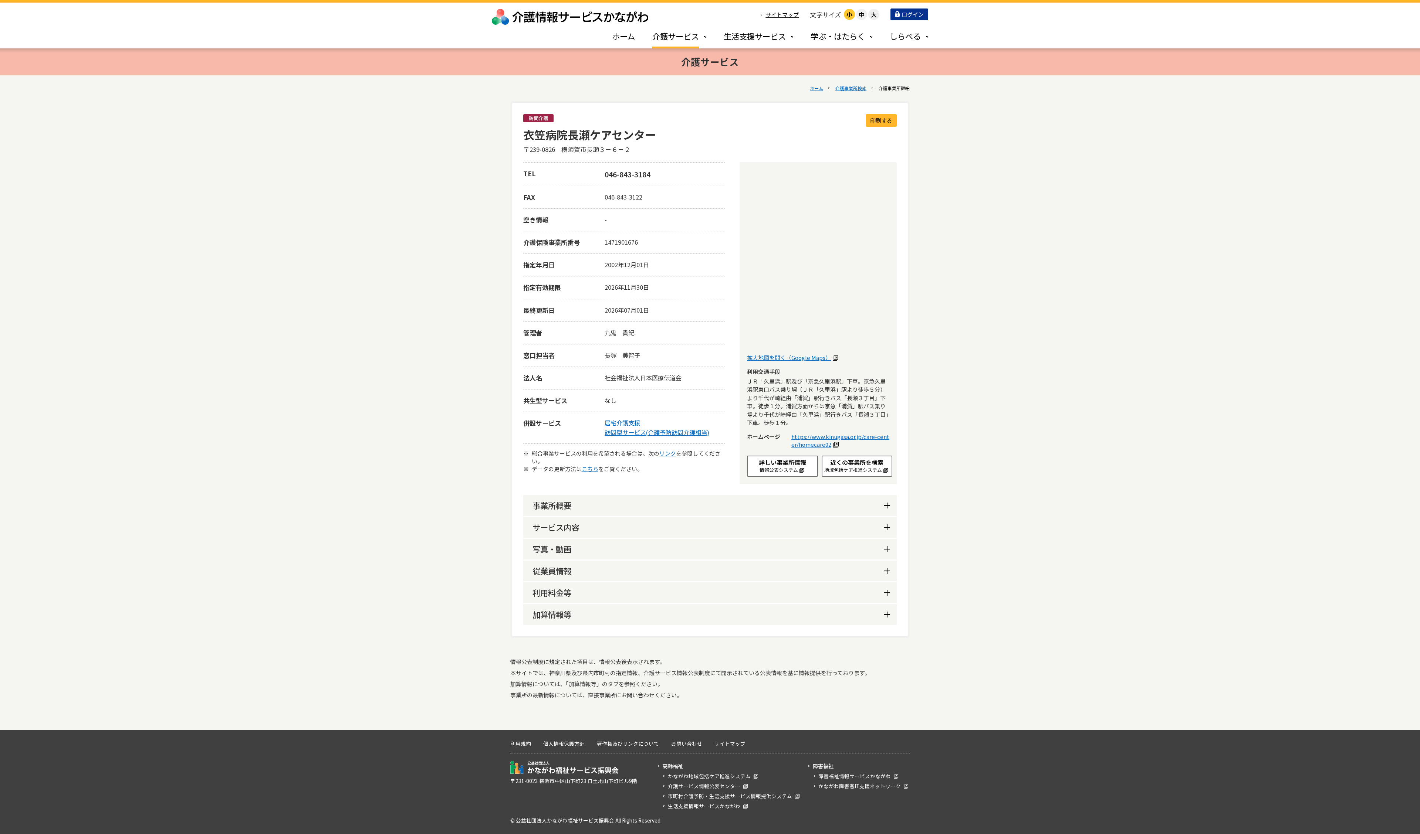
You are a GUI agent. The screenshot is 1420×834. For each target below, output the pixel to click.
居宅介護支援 (622, 422)
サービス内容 (555, 527)
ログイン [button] (913, 14)
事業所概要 (551, 505)
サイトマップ (782, 14)
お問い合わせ (686, 743)
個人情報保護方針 (564, 743)
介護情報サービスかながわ (570, 17)
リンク (667, 453)
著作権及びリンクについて (628, 743)
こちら (590, 469)
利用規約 (520, 743)
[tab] (671, 36)
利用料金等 (551, 592)
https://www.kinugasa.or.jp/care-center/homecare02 (840, 440)
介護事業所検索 (850, 88)
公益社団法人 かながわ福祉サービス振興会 (564, 767)
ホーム (816, 88)
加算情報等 (551, 614)
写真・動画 (551, 549)
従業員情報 (551, 570)
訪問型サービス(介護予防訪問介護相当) (657, 432)
